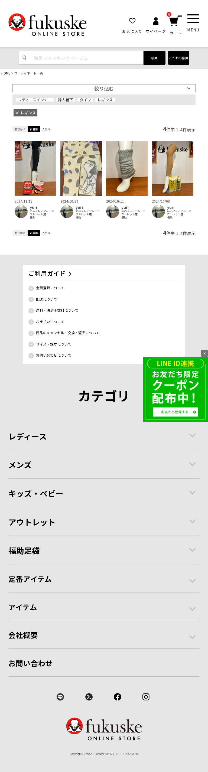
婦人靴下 (65, 99)
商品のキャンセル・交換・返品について (67, 332)
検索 (154, 58)
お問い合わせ (30, 663)
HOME (5, 73)
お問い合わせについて (53, 355)
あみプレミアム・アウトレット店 (42, 212)
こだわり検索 (178, 58)
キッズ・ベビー (35, 493)
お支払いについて (50, 321)
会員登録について (50, 287)
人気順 (46, 129)
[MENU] (193, 18)
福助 (32, 217)
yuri (33, 207)
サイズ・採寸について (53, 344)
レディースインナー (34, 99)
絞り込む (104, 88)
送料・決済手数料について (57, 310)
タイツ (85, 99)
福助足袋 (24, 550)
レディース (27, 436)
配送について (46, 299)
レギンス (105, 99)
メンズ (20, 464)
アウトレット (32, 521)
